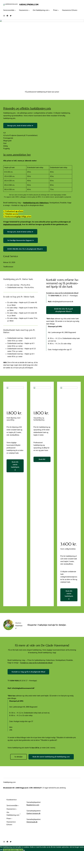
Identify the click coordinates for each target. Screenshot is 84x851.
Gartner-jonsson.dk (33, 813)
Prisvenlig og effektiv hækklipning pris (27, 108)
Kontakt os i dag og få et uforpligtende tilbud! (62, 293)
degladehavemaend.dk (12, 224)
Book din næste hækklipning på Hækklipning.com (51, 757)
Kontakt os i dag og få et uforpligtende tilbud (28, 672)
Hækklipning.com (9, 782)
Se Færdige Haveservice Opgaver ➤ (20, 240)
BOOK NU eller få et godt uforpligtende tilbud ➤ (63, 310)
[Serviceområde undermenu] (15, 10)
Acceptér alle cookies (10, 850)
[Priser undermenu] (58, 10)
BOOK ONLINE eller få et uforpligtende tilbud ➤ (25, 249)
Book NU (42, 459)
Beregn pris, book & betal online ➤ (20, 126)
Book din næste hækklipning (15, 466)
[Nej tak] (24, 850)
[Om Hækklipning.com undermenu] (49, 10)
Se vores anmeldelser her (17, 154)
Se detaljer (18, 757)
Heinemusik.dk (32, 822)
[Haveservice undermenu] (29, 10)
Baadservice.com (33, 805)
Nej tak (20, 850)
